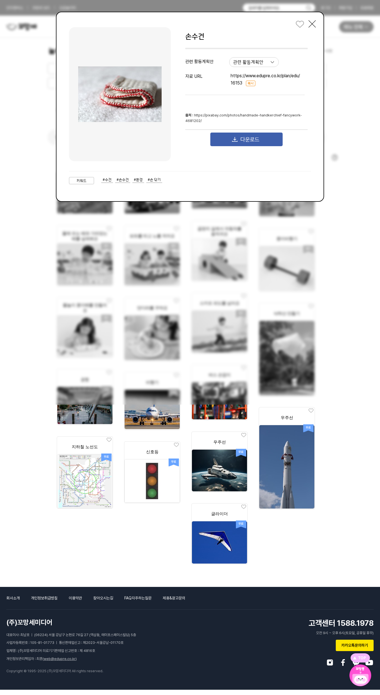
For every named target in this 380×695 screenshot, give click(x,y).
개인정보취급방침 (44, 598)
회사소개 (13, 598)
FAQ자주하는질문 (138, 598)
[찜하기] (311, 411)
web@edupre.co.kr (60, 659)
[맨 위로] (360, 657)
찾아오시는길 (103, 598)
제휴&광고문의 (174, 598)
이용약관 (75, 598)
